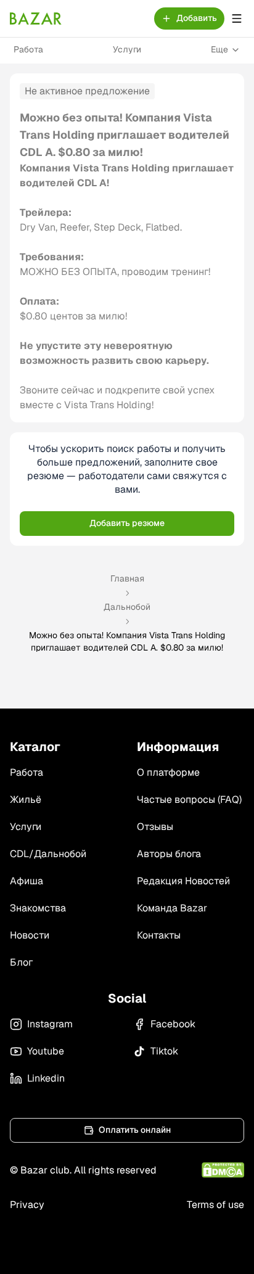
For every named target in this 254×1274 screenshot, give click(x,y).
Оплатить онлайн (135, 1129)
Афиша (26, 880)
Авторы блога (169, 853)
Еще (219, 49)
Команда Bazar (172, 908)
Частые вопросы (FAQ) (189, 799)
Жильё (25, 799)
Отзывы (155, 826)
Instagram (50, 1023)
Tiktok (164, 1051)
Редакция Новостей (183, 880)
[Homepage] (36, 18)
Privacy (27, 1204)
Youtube (45, 1051)
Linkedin (46, 1078)
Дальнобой (127, 606)
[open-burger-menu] (236, 18)
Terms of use (215, 1204)
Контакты (159, 935)
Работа (28, 49)
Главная (127, 578)
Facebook (172, 1023)
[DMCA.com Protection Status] (223, 1170)
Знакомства (38, 908)
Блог (21, 962)
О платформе (168, 772)
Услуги (127, 49)
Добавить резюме (127, 522)
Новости (29, 935)
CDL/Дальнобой (48, 853)
